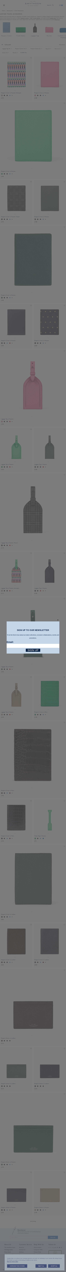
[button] (57, 619)
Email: (10, 642)
